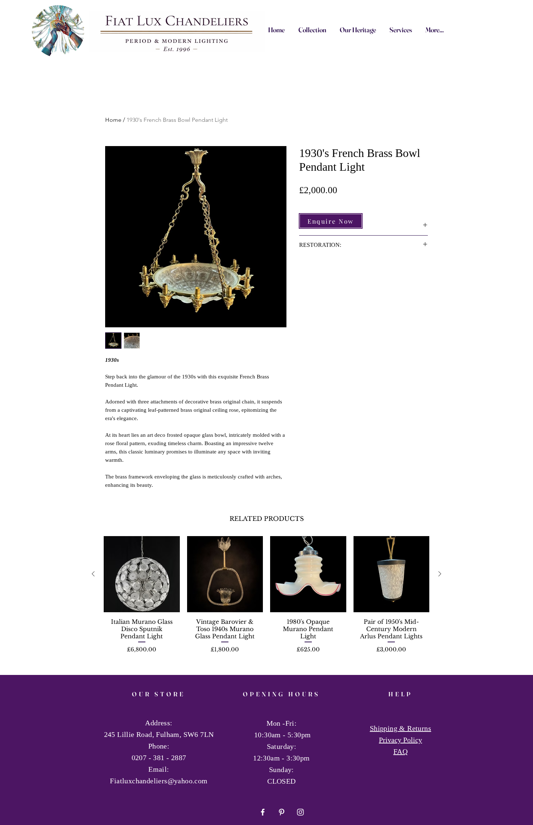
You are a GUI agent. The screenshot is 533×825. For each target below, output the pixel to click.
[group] (266, 601)
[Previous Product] (93, 573)
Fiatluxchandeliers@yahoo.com (158, 781)
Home (113, 119)
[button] (330, 221)
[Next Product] (439, 573)
